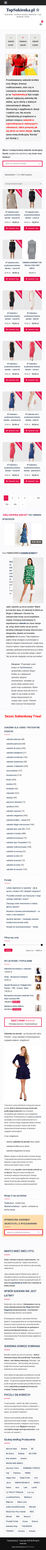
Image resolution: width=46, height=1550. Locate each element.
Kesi (17, 1487)
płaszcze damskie (14, 802)
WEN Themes (29, 1547)
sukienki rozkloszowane (16, 847)
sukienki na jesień (13, 860)
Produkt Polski (12, 1521)
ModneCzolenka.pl (12, 1206)
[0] (41, 24)
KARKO (37, 1483)
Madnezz (28, 1497)
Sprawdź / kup (14, 228)
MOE (32, 1512)
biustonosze (11, 775)
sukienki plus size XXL (15, 829)
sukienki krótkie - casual (16, 820)
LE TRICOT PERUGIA (14, 1492)
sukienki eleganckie (14, 815)
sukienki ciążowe (13, 811)
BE (32, 1449)
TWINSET (10, 1531)
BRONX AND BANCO (14, 1463)
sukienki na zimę (13, 865)
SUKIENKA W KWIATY (29, 553)
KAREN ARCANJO (22, 1483)
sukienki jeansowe (14, 744)
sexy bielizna (11, 771)
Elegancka (8, 1310)
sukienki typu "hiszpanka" (16, 842)
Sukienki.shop (11, 1526)
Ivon (36, 1478)
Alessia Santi (11, 1449)
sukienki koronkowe (14, 757)
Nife (18, 1516)
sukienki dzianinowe (14, 762)
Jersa (8, 1483)
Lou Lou (30, 1492)
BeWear (21, 1453)
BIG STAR (33, 1453)
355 (7, 504)
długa (28, 1307)
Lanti (25, 1487)
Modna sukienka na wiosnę (11, 570)
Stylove (35, 1521)
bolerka (9, 784)
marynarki (10, 793)
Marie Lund (22, 1502)
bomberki (10, 789)
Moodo (9, 1516)
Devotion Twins (12, 1468)
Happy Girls (11, 1478)
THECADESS (27, 1526)
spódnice (10, 806)
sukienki (22, 623)
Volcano (32, 1531)
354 (38, 498)
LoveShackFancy (13, 1497)
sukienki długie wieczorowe (17, 824)
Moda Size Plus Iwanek (16, 1512)
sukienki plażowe (13, 739)
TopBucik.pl (9, 1203)
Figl (7, 1473)
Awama (24, 1449)
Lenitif (34, 1487)
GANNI (27, 1473)
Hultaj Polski (25, 1478)
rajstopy (9, 797)
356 (15, 504)
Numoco (27, 1516)
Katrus (8, 1487)
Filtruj (8, 950)
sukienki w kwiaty (13, 833)
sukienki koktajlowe (14, 753)
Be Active (10, 1453)
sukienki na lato (12, 856)
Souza (25, 1521)
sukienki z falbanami (14, 766)
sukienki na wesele (14, 869)
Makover (9, 1502)
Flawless (17, 1473)
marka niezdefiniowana (15, 1507)
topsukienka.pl (16, 1283)
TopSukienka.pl (26, 667)
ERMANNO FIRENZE (31, 1468)
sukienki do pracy (13, 748)
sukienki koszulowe (14, 838)
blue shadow (11, 1458)
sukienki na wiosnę (14, 851)
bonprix (24, 1458)
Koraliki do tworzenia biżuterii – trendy (22, 927)
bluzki (8, 780)
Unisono (21, 1531)
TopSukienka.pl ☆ (23, 10)
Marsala (32, 1507)
